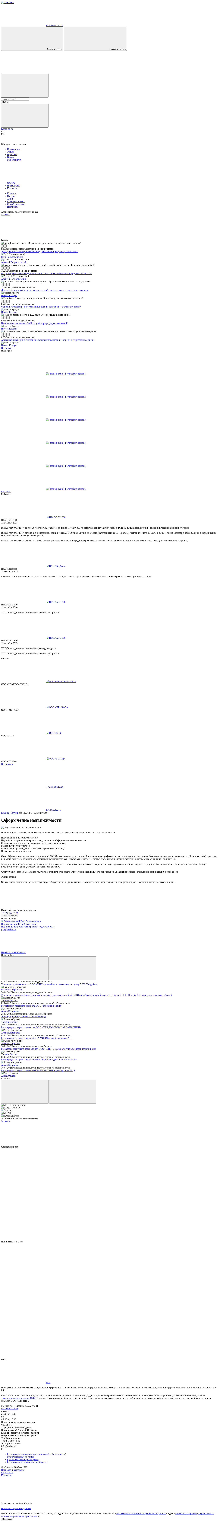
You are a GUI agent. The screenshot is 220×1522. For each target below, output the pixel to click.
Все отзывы (7, 764)
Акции (10, 198)
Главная (5, 813)
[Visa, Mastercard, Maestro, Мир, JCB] (23, 1264)
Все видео (6, 348)
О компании (13, 149)
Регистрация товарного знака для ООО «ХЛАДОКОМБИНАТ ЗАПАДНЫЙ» (41, 1027)
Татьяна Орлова (9, 1000)
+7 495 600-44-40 (9, 912)
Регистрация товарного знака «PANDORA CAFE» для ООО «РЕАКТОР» (39, 1059)
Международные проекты (20, 1456)
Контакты (12, 188)
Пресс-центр (13, 185)
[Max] (23, 1239)
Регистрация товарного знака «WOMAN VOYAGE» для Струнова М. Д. (38, 1070)
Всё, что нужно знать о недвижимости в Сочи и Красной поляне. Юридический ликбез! (46, 273)
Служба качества (15, 204)
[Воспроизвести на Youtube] (5, 246)
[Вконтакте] (23, 1170)
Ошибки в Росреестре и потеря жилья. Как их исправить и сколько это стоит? (41, 306)
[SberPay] (23, 1310)
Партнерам (12, 207)
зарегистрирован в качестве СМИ (18, 1398)
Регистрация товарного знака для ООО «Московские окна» (31, 1005)
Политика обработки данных (16, 1508)
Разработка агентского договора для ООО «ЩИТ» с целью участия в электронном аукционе (48, 1049)
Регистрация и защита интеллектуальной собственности (36, 1454)
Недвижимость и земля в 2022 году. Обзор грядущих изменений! (34, 323)
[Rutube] (23, 1216)
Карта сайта (7, 129)
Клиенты (11, 193)
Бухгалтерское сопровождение (22, 1459)
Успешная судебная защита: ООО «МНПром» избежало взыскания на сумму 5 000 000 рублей (49, 984)
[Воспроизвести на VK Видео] (2, 246)
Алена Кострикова (10, 1011)
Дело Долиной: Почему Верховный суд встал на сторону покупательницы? (39, 251)
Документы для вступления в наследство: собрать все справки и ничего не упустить (44, 290)
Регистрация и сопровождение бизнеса (27, 1462)
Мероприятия (14, 160)
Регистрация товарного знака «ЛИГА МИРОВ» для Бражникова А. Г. (36, 1038)
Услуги (10, 151)
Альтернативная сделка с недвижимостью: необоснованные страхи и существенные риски (47, 340)
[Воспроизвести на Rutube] (2, 268)
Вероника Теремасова (12, 989)
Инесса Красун (9, 295)
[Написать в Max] (23, 72)
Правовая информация (12, 1470)
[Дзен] (23, 1193)
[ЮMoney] (23, 1287)
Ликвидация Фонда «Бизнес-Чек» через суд (23, 1016)
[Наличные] (23, 1357)
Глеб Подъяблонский (12, 257)
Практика (12, 154)
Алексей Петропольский (13, 262)
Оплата (11, 183)
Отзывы (11, 196)
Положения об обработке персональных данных (141, 1513)
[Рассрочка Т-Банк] (23, 1333)
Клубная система (16, 201)
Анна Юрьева (8, 1075)
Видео (10, 157)
